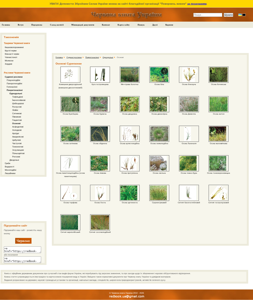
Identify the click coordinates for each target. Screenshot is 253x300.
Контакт (106, 25)
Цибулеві (16, 140)
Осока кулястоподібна (129, 143)
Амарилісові (18, 137)
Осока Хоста (100, 203)
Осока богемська (218, 84)
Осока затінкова (70, 143)
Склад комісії (57, 25)
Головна (6, 25)
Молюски (9, 60)
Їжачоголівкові (18, 100)
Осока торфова (70, 203)
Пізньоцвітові (18, 153)
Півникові (16, 117)
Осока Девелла (189, 114)
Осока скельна (159, 173)
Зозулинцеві (18, 150)
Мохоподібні (10, 170)
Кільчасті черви (12, 54)
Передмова (36, 25)
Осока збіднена (100, 143)
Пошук (141, 25)
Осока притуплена (129, 173)
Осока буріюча (100, 114)
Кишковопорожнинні (14, 47)
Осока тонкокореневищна (218, 173)
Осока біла (159, 84)
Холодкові (16, 130)
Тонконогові (17, 147)
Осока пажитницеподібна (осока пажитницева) (70, 174)
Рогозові (16, 157)
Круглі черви (10, 51)
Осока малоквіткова (218, 143)
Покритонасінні (15, 90)
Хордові (8, 64)
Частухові (16, 143)
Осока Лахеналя (189, 143)
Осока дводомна (129, 114)
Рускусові (16, 107)
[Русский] (243, 15)
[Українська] (240, 15)
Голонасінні (12, 87)
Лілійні (15, 110)
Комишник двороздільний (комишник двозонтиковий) (70, 86)
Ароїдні (15, 133)
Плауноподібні (13, 80)
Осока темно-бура (189, 173)
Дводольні (14, 160)
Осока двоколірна (159, 114)
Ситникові (16, 113)
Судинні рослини (14, 77)
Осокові (16, 123)
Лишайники (10, 173)
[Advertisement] (23, 198)
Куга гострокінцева (100, 84)
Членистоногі (11, 57)
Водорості (9, 167)
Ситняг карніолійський (70, 232)
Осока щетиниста (130, 203)
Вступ (21, 25)
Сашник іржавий (159, 203)
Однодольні (15, 93)
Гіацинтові (17, 120)
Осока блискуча (189, 84)
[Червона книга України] (23, 243)
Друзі (155, 25)
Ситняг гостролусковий (218, 203)
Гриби (7, 163)
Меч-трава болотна (129, 84)
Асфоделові (17, 127)
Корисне (169, 25)
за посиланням (197, 3)
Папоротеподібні (14, 83)
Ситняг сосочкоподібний (100, 232)
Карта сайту (124, 25)
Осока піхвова (100, 173)
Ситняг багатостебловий (189, 203)
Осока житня (218, 114)
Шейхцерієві (18, 103)
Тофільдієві (17, 97)
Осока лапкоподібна (159, 143)
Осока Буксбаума (70, 114)
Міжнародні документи (82, 25)
